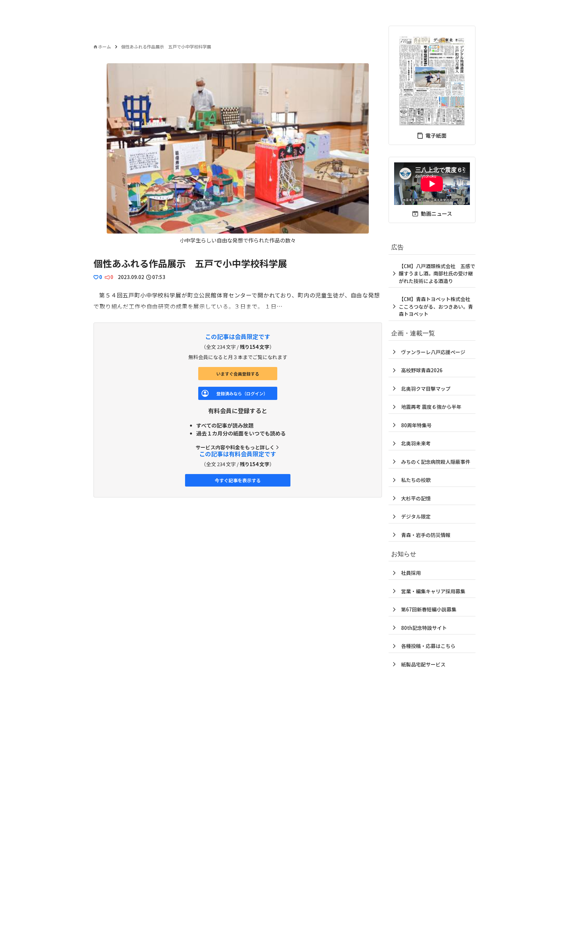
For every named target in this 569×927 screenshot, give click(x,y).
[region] (238, 153)
